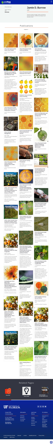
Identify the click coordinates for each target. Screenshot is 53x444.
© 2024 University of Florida (9, 435)
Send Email (7, 12)
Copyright (22, 420)
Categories (26, 29)
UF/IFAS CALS (34, 422)
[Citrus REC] (8, 391)
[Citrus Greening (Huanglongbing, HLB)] (45, 390)
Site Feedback (8, 422)
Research (33, 423)
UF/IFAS (32, 420)
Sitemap (19, 435)
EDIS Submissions (44, 419)
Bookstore (22, 417)
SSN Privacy (12, 437)
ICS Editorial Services (44, 422)
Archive (25, 435)
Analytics (5, 437)
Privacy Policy (41, 435)
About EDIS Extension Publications (44, 425)
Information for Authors (45, 416)
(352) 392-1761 (8, 423)
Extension (33, 425)
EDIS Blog (22, 415)
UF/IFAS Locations (33, 418)
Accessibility (22, 419)
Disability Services (32, 435)
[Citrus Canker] (26, 391)
